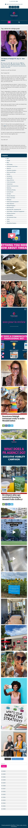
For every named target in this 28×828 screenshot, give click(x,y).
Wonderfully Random (15, 64)
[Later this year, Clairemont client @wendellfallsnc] (14, 426)
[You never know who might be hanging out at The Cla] (14, 558)
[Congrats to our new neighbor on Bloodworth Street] (14, 638)
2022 (4, 774)
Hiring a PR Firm (10, 180)
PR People (9, 199)
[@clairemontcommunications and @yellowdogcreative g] (14, 400)
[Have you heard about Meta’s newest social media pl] (14, 241)
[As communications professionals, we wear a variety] (14, 347)
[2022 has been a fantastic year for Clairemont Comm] (14, 320)
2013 (4, 800)
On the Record (10, 192)
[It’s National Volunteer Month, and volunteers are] (14, 664)
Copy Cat (9, 168)
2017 (4, 788)
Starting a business (11, 213)
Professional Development (13, 201)
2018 (4, 785)
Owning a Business (11, 196)
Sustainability (10, 215)
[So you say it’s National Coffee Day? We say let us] (14, 479)
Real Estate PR (10, 207)
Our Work (9, 194)
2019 (4, 783)
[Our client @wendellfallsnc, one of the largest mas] (14, 506)
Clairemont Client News (12, 166)
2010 (4, 809)
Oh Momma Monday (11, 190)
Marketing (9, 188)
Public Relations (10, 203)
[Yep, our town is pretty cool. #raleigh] (14, 585)
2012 (4, 803)
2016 (4, 791)
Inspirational (10, 184)
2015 (4, 794)
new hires (8, 67)
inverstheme (14, 826)
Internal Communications (12, 186)
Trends (8, 221)
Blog (23, 63)
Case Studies (10, 164)
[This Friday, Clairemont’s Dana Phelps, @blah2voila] (14, 373)
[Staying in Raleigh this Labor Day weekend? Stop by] (14, 532)
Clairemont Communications (19, 66)
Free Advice (9, 176)
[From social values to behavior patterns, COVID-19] (14, 717)
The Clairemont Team (11, 217)
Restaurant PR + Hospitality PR (14, 209)
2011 (4, 806)
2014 (4, 797)
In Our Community (11, 182)
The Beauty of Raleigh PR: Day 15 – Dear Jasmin (13, 59)
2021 (4, 777)
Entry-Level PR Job (5, 64)
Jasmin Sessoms (16, 63)
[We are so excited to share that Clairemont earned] (14, 744)
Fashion (8, 174)
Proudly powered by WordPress (9, 825)
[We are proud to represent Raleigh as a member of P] (14, 294)
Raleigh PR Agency (11, 205)
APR (8, 158)
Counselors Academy (11, 170)
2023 (4, 771)
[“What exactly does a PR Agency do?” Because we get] (14, 453)
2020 (4, 780)
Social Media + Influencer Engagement (15, 211)
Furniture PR (9, 178)
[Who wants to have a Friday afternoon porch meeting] (14, 611)
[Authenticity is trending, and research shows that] (14, 691)
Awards (8, 160)
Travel (8, 219)
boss (5, 125)
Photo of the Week (11, 198)
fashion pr (3, 67)
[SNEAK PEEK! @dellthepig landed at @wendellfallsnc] (14, 267)
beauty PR (10, 66)
